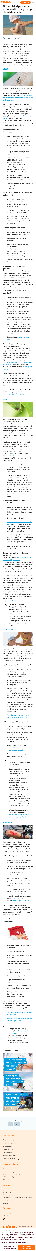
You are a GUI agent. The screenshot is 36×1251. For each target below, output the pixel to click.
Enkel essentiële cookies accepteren (9, 1247)
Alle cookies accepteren (27, 1247)
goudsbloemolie (18, 750)
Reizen (10, 38)
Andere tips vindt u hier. (21, 901)
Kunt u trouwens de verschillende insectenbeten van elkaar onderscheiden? (18, 97)
